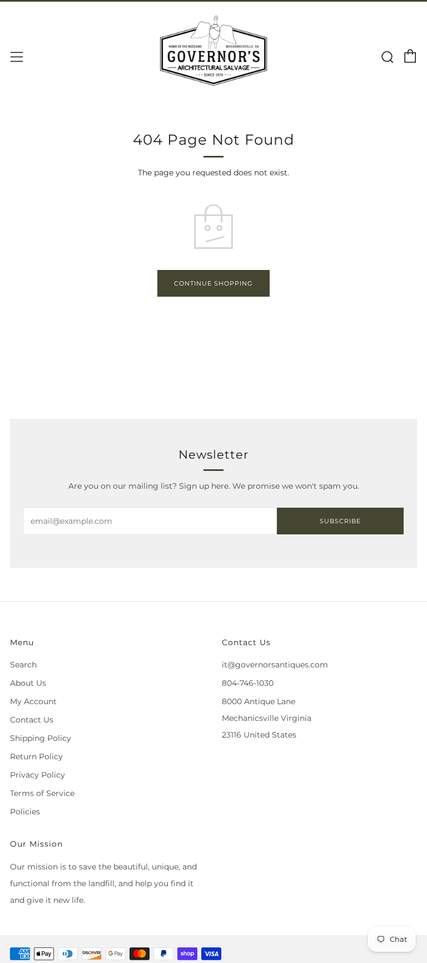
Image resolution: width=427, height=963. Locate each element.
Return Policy (36, 756)
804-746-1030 (248, 683)
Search (23, 665)
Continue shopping (213, 283)
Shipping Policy (40, 738)
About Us (28, 683)
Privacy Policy (37, 775)
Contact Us (31, 720)
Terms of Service (42, 793)
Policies (25, 812)
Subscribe (340, 521)
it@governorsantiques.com (275, 665)
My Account (33, 701)
